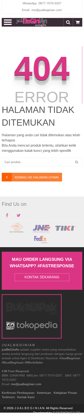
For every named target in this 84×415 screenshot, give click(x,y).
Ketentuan (44, 392)
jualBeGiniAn (10, 349)
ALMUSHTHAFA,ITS (66, 412)
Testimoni (8, 397)
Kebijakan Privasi (65, 392)
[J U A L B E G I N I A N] (31, 22)
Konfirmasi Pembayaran (18, 392)
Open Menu (8, 22)
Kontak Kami (25, 397)
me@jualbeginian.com (26, 384)
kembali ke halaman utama (37, 177)
